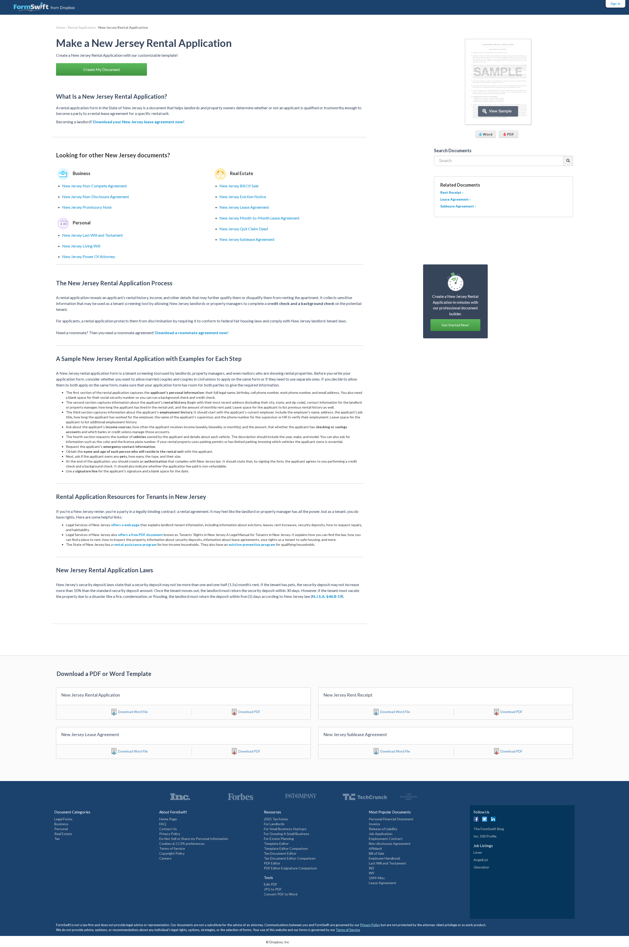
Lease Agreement (382, 883)
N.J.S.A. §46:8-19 (327, 596)
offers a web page (125, 525)
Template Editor (276, 843)
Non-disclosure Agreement (390, 843)
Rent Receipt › (451, 192)
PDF (510, 134)
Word (487, 134)
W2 (371, 868)
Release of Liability (383, 829)
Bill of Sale (376, 853)
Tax (57, 839)
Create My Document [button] (101, 69)
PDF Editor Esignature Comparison (290, 868)
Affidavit (375, 848)
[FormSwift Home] (39, 6)
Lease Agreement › (455, 199)
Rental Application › (83, 27)
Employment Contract (386, 839)
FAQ (162, 824)
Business (61, 824)
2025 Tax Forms (276, 819)
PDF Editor (272, 863)
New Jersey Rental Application (123, 27)
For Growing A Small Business (286, 834)
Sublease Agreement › (458, 206)
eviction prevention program (252, 544)
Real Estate (63, 834)
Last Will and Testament (387, 863)
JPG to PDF (273, 889)
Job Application (380, 834)
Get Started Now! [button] (455, 325)
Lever (477, 852)
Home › (62, 27)
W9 (371, 873)
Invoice (374, 824)
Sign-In (615, 4)
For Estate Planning (279, 839)
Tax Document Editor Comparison (289, 858)
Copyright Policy (172, 853)
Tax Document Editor (280, 853)
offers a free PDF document (140, 535)
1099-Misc (377, 878)
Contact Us (168, 829)
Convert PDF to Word (280, 894)
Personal (61, 829)
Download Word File (133, 712)
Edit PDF (270, 884)
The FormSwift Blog (488, 829)
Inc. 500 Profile (485, 836)
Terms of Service (172, 848)
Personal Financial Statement (391, 819)
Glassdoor (481, 867)
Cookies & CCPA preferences (182, 843)
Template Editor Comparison (286, 848)
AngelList (480, 860)
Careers (165, 858)
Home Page (168, 819)
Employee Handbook (384, 858)
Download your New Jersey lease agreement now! (139, 121)
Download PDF (249, 712)
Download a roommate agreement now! (192, 332)
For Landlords (274, 824)
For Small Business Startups (285, 829)
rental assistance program (135, 544)
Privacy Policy (169, 834)
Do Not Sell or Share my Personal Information (193, 839)
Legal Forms (63, 819)
